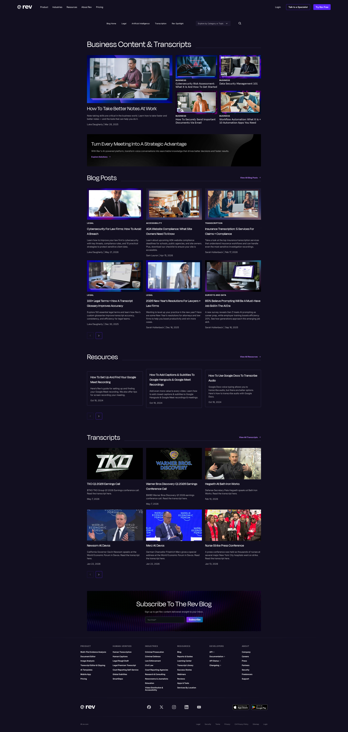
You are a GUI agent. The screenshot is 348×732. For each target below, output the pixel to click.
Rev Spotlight (178, 23)
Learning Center (184, 661)
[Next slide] (99, 335)
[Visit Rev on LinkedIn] (186, 707)
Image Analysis (87, 661)
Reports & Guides (185, 656)
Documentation (217, 656)
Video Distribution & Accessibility (154, 689)
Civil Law (149, 665)
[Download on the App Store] (241, 707)
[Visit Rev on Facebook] (149, 707)
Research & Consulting (155, 674)
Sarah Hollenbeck (214, 252)
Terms (217, 724)
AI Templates (86, 670)
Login (265, 724)
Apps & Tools (183, 683)
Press (244, 661)
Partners (245, 665)
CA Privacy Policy (241, 724)
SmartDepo (118, 679)
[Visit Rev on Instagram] (174, 707)
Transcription (160, 23)
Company (246, 652)
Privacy (227, 724)
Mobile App (85, 674)
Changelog (215, 665)
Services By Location (186, 688)
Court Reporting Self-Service (125, 670)
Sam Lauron (152, 255)
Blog (179, 652)
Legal (124, 23)
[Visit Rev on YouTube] (199, 707)
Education (149, 683)
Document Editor (87, 656)
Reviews (181, 679)
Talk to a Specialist (298, 7)
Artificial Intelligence (141, 23)
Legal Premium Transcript (124, 665)
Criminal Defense (153, 656)
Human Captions (120, 656)
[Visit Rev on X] (161, 707)
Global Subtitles (120, 674)
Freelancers (247, 674)
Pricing (83, 679)
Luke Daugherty (95, 124)
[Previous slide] (90, 335)
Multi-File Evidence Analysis (93, 652)
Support (245, 679)
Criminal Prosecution (154, 652)
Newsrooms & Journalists (156, 679)
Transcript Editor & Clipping (92, 665)
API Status (215, 661)
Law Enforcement (153, 661)
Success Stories (184, 670)
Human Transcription (122, 652)
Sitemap (256, 724)
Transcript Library (185, 665)
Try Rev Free (322, 7)
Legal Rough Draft (121, 661)
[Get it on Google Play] (259, 707)
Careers (245, 656)
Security (245, 670)
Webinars (181, 674)
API (212, 652)
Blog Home (111, 23)
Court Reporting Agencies (156, 670)
